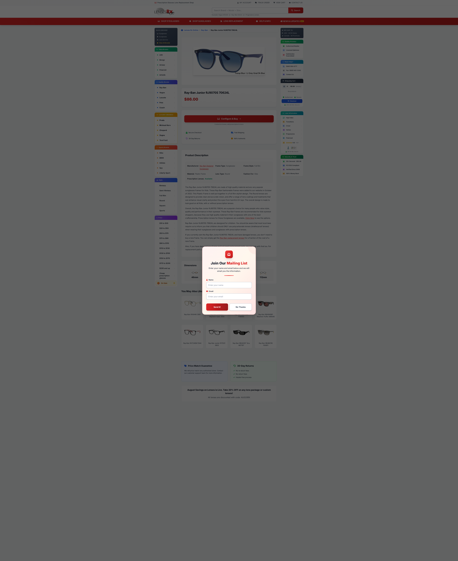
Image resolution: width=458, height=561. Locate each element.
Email (211, 291)
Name (211, 280)
